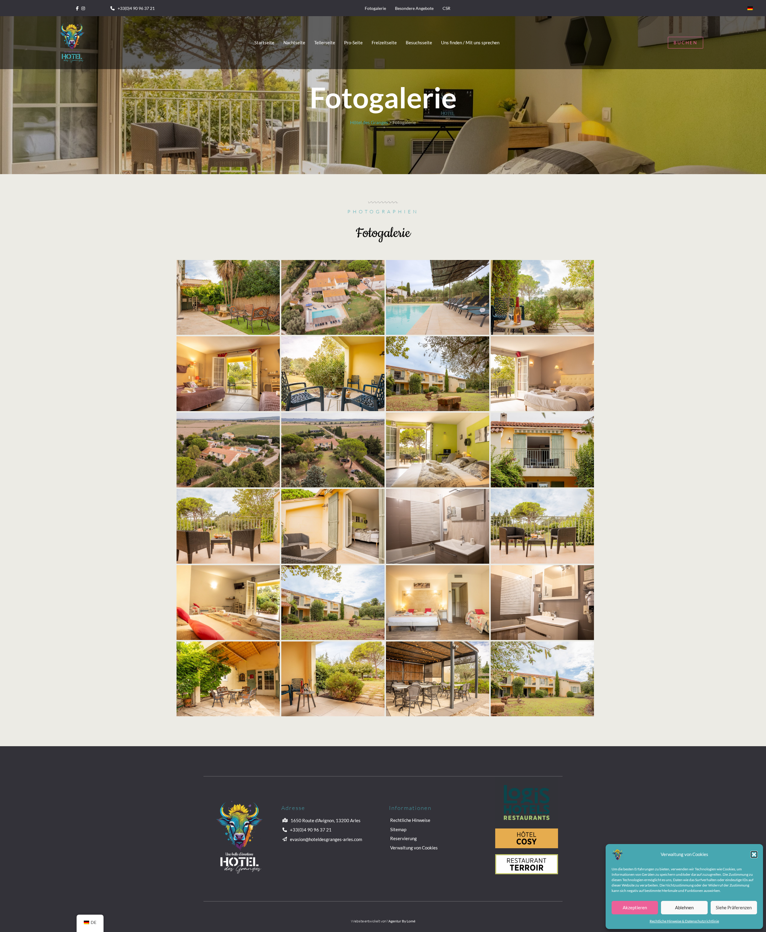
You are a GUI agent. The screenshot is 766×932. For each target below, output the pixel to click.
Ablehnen (684, 907)
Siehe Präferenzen (734, 907)
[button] (754, 854)
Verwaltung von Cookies (414, 847)
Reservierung (403, 838)
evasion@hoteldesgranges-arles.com (326, 839)
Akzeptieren (635, 907)
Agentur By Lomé (401, 921)
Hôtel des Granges (369, 122)
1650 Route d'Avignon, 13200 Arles (326, 820)
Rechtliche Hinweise (410, 820)
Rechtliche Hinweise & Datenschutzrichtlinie (684, 921)
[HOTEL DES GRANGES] (228, 296)
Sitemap (398, 829)
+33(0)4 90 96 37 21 (136, 8)
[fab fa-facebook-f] (77, 8)
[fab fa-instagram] (83, 8)
